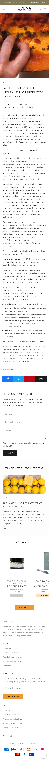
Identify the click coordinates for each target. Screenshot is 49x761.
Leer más (7, 528)
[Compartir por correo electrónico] (41, 379)
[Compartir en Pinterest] (30, 379)
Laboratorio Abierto (12, 653)
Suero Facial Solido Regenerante (17, 583)
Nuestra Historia (10, 648)
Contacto (7, 666)
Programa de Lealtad (12, 661)
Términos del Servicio (12, 727)
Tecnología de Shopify (30, 743)
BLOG (5, 498)
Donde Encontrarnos (12, 657)
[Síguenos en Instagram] (10, 735)
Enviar (9, 453)
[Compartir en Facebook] (8, 379)
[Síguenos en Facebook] (4, 735)
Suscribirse (13, 696)
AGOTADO (16, 595)
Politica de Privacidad (12, 723)
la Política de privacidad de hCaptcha (27, 402)
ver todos (24, 607)
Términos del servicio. (15, 405)
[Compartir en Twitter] (19, 379)
